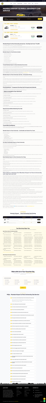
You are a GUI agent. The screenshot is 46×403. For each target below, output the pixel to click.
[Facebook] (42, 1)
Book (39, 27)
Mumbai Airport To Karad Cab (17, 250)
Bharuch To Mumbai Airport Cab (7, 240)
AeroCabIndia (16, 401)
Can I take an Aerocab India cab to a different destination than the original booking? (21, 362)
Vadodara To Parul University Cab (8, 256)
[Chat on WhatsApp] (44, 401)
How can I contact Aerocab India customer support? (18, 365)
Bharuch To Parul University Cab (7, 261)
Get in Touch (36, 3)
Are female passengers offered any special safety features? (19, 373)
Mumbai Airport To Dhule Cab (27, 241)
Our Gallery (26, 395)
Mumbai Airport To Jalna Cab (37, 248)
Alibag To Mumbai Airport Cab (17, 239)
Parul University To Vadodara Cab (18, 256)
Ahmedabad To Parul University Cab (38, 258)
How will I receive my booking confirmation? (17, 309)
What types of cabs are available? (16, 381)
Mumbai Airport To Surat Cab (37, 232)
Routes (25, 391)
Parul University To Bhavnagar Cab (38, 261)
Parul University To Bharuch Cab (18, 261)
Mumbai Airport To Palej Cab (7, 246)
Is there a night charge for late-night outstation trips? (18, 359)
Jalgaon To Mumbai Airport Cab (28, 248)
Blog (32, 3)
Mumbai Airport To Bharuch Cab (38, 239)
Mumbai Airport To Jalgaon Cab (18, 248)
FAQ (17, 395)
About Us (14, 3)
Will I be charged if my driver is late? (16, 345)
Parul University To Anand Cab (38, 260)
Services (29, 3)
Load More (22, 287)
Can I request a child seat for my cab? (16, 353)
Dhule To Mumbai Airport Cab (37, 241)
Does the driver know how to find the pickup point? (18, 376)
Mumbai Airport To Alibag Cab (7, 239)
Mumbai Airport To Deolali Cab (7, 241)
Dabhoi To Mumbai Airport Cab (38, 246)
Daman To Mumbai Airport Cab (38, 240)
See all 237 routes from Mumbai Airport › (8, 252)
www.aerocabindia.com (26, 72)
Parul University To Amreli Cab (7, 260)
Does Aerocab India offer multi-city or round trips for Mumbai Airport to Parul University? (22, 356)
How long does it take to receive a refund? (17, 334)
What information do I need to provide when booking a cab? (19, 312)
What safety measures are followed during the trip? (18, 342)
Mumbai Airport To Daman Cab (28, 240)
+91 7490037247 (37, 390)
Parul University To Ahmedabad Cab (28, 258)
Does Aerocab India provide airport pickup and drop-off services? (20, 370)
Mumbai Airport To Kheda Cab (38, 250)
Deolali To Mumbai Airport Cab (17, 241)
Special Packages (19, 3)
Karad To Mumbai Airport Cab (27, 250)
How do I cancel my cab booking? (16, 331)
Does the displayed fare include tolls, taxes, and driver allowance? (20, 320)
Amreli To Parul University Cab (17, 260)
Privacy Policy (18, 391)
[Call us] (44, 399)
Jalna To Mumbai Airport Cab (7, 250)
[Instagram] (44, 1)
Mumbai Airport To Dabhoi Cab (17, 240)
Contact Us (18, 394)
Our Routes (25, 3)
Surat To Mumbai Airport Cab (27, 232)
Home (11, 3)
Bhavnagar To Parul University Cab (28, 261)
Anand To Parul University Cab (27, 260)
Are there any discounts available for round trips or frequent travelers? (21, 323)
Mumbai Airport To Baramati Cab (28, 239)
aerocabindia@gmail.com (38, 392)
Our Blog (26, 394)
